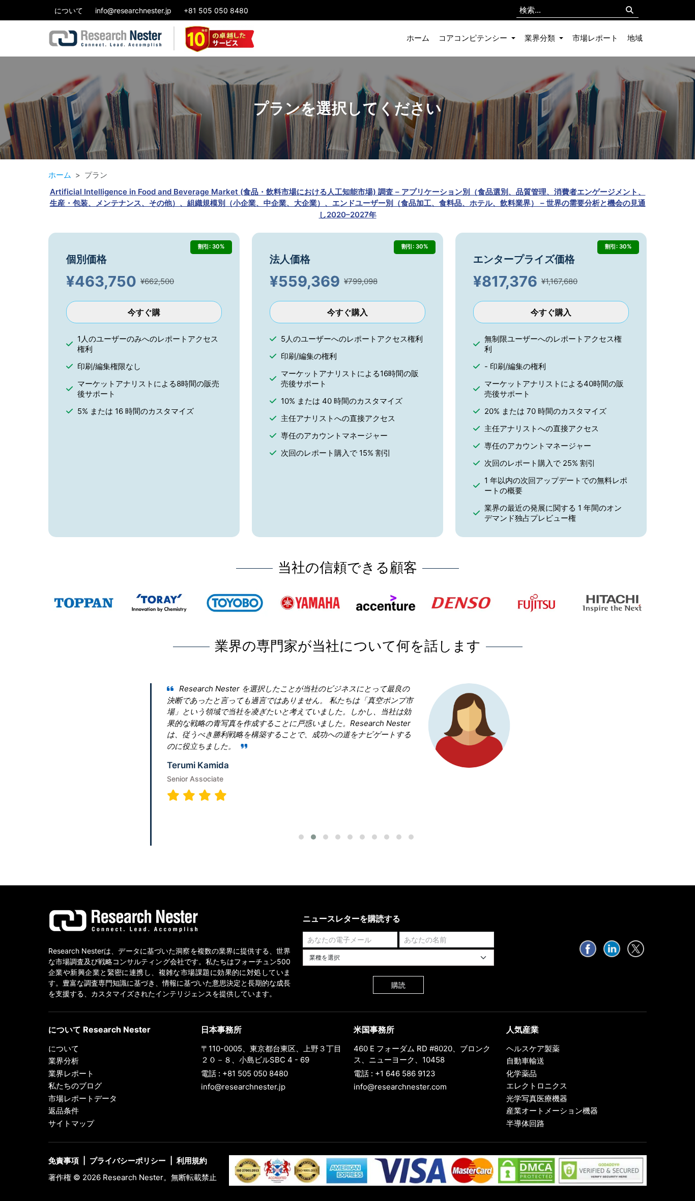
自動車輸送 (525, 1061)
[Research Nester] (105, 38)
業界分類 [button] (541, 38)
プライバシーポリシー (128, 1160)
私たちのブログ (75, 1086)
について (68, 10)
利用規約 (192, 1160)
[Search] (629, 10)
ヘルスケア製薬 (533, 1048)
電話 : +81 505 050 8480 (244, 1073)
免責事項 (63, 1160)
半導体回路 (525, 1123)
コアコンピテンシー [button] (474, 38)
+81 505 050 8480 (216, 10)
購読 (398, 985)
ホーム (418, 38)
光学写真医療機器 (536, 1098)
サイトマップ (71, 1123)
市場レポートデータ (82, 1098)
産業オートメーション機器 (552, 1110)
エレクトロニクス (536, 1086)
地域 (635, 38)
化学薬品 (521, 1073)
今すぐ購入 (347, 312)
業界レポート (71, 1073)
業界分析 (63, 1061)
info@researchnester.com (400, 1087)
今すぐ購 (144, 312)
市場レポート (595, 38)
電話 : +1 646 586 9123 (395, 1073)
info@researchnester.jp (133, 10)
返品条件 (63, 1110)
